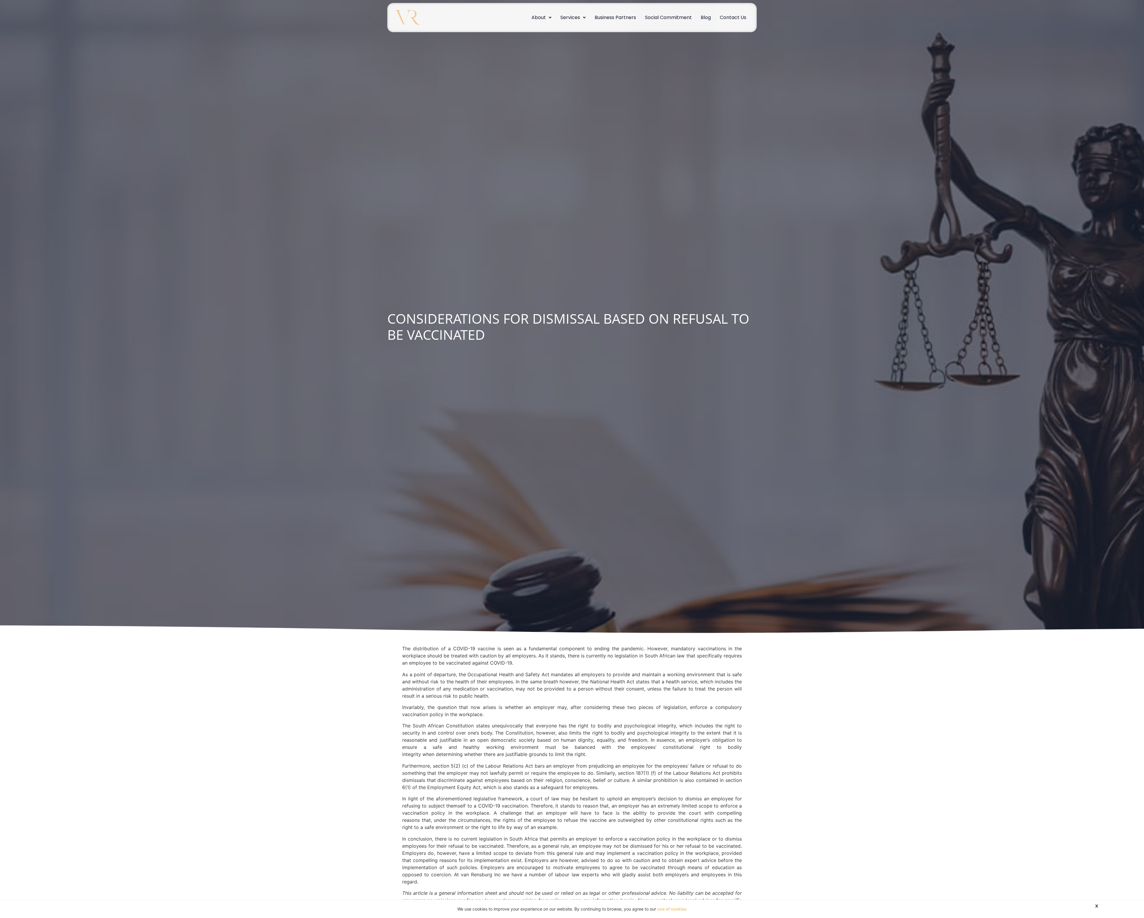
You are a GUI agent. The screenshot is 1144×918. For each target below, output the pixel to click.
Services (570, 17)
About (538, 17)
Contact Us (733, 17)
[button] (541, 17)
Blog (706, 17)
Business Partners (615, 17)
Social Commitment (668, 17)
